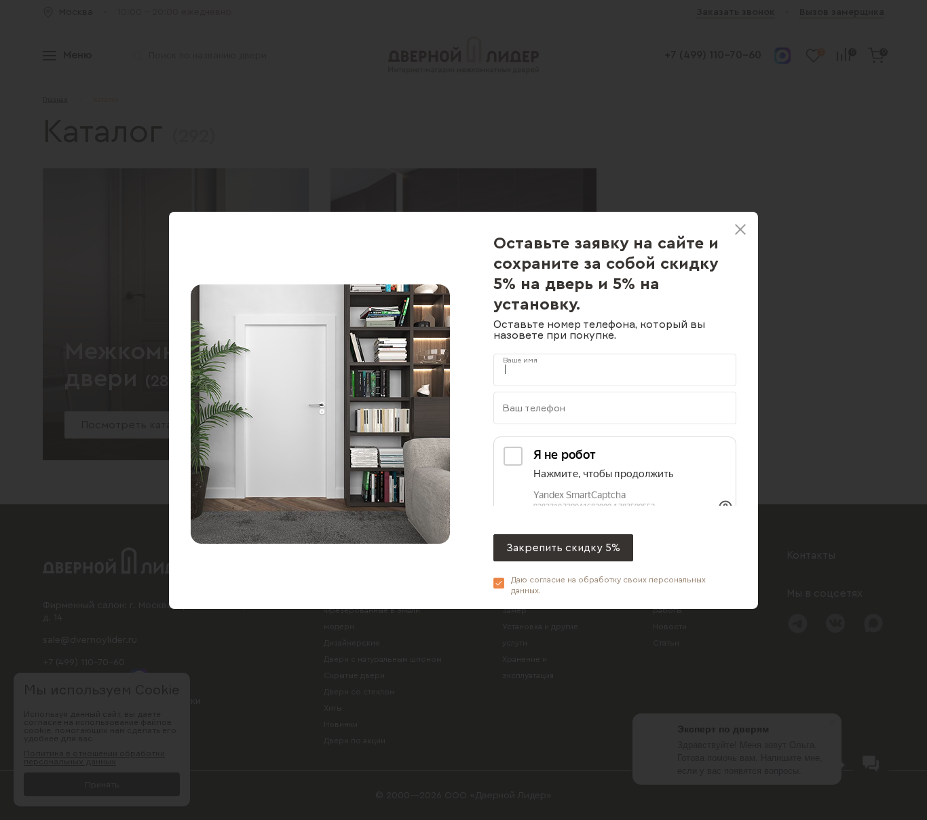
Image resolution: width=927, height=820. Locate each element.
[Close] (740, 229)
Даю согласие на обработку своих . (608, 585)
